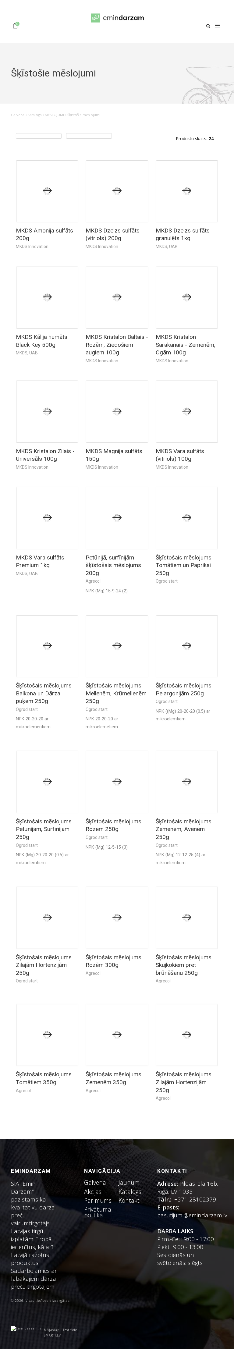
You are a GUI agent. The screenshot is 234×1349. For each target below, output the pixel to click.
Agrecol (93, 581)
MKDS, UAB (167, 246)
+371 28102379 (195, 1199)
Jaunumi (129, 1182)
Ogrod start (167, 581)
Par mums (98, 1200)
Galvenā (17, 114)
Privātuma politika (97, 1212)
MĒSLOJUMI (54, 114)
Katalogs (34, 114)
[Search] (208, 26)
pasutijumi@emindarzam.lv (193, 1215)
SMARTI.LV (52, 1335)
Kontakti (129, 1200)
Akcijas (92, 1191)
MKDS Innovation (32, 246)
